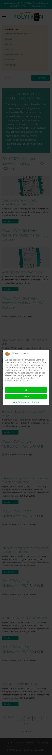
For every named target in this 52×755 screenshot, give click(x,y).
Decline (26, 396)
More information (20, 402)
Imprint (36, 402)
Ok (26, 389)
